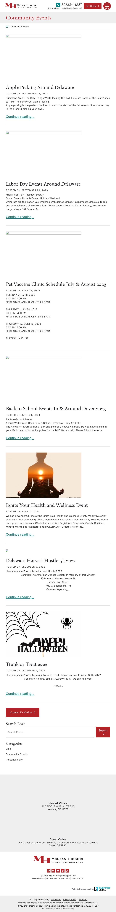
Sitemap (83, 899)
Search (103, 730)
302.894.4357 (71, 5)
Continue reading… (20, 116)
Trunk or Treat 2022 (26, 664)
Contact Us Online (21, 712)
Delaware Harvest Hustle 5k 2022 (41, 560)
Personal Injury (14, 759)
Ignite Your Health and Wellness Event (47, 505)
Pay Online (91, 6)
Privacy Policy (70, 899)
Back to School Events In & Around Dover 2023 (56, 408)
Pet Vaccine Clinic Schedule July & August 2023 (56, 284)
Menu (107, 8)
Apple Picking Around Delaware (40, 87)
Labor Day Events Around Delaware (43, 184)
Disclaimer (56, 899)
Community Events (16, 754)
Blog (8, 748)
